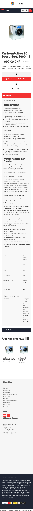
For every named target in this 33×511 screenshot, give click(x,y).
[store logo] (16, 4)
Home (3, 15)
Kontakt (5, 398)
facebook (4, 415)
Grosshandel (6, 402)
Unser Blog (6, 407)
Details (8, 96)
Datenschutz (6, 392)
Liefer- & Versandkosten (10, 400)
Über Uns (5, 388)
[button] (5, 368)
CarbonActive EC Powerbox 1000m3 (23, 359)
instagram (8, 415)
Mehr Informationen (13, 330)
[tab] (16, 95)
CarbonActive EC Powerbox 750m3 (9, 358)
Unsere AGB (6, 396)
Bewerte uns (6, 404)
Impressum (6, 390)
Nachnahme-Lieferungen (10, 394)
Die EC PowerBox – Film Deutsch (13, 176)
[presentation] (28, 338)
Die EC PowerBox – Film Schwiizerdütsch (15, 172)
